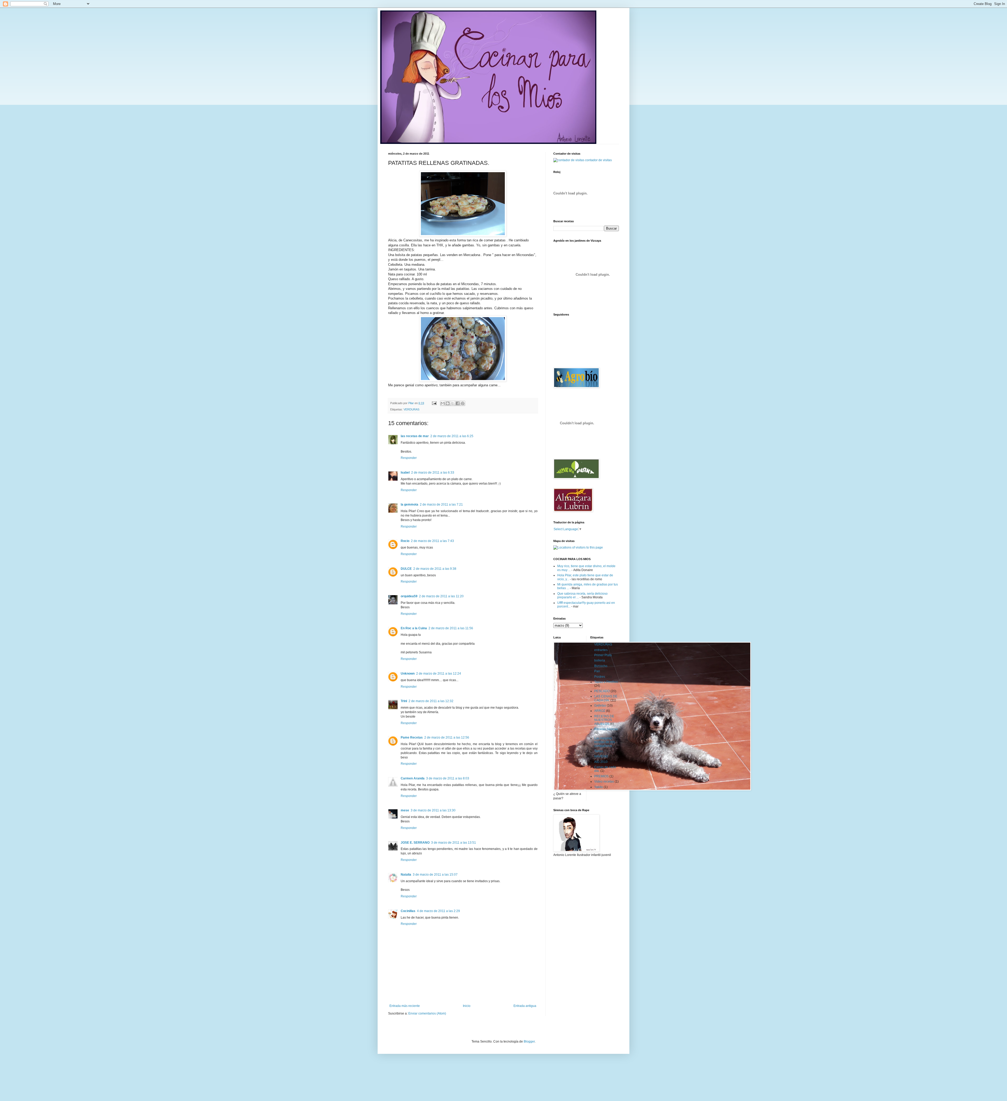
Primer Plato (603, 655)
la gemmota (409, 504)
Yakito (598, 787)
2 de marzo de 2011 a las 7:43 (432, 541)
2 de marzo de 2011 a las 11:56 (450, 628)
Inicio (466, 1006)
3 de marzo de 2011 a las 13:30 (433, 810)
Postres (599, 677)
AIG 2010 (601, 762)
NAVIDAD (601, 756)
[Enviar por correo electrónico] (442, 403)
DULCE (406, 569)
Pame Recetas (412, 737)
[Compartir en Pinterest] (462, 403)
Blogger (529, 1041)
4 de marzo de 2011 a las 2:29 (438, 911)
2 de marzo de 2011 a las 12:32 (431, 701)
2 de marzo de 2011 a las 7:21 (441, 504)
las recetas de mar (415, 436)
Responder (409, 458)
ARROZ (599, 711)
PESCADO (602, 691)
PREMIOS (601, 776)
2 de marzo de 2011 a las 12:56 (446, 737)
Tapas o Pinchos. (606, 682)
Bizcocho (600, 666)
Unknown (408, 673)
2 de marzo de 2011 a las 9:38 (434, 569)
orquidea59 (409, 596)
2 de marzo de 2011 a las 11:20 (441, 596)
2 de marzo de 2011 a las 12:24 (438, 673)
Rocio (405, 541)
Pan (597, 671)
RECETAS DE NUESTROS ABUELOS (604, 720)
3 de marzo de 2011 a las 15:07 (435, 874)
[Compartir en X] (452, 403)
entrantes (601, 650)
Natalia (406, 874)
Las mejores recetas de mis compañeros (604, 742)
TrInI (404, 701)
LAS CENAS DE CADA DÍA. (605, 698)
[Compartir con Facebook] (457, 403)
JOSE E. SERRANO (415, 842)
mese (405, 810)
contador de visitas (598, 160)
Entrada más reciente (404, 1006)
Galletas (600, 705)
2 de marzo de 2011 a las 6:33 (432, 472)
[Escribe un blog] (447, 403)
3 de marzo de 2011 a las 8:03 (447, 778)
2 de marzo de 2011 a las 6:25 (451, 436)
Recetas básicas (606, 729)
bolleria (599, 660)
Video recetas (604, 781)
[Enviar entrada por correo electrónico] (434, 403)
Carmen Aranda (413, 778)
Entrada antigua (524, 1006)
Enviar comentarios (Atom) (427, 1013)
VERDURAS (411, 409)
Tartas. (599, 751)
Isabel (405, 472)
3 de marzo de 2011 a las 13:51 (453, 842)
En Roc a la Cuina (414, 628)
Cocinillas (408, 911)
